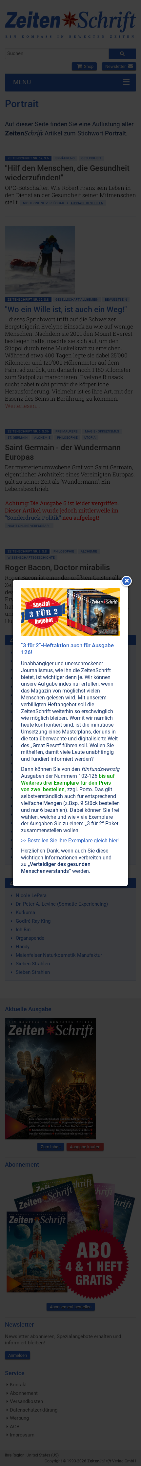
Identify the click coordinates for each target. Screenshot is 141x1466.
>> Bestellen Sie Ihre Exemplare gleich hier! (70, 840)
